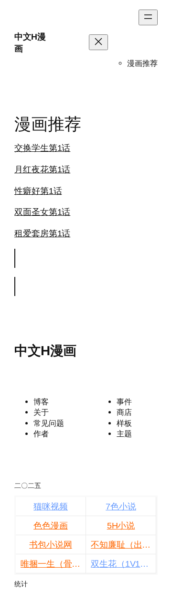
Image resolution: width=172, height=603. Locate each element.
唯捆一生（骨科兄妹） (53, 564)
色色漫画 (50, 525)
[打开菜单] (148, 17)
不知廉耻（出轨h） (123, 545)
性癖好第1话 (38, 191)
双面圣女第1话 (42, 212)
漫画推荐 (142, 63)
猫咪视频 (50, 506)
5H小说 (121, 525)
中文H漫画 (45, 350)
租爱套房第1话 (42, 233)
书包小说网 (50, 545)
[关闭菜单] (98, 42)
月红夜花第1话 (42, 169)
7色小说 (121, 506)
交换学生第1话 (42, 148)
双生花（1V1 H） (123, 564)
